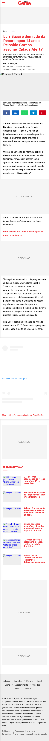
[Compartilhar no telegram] (33, 112)
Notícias (6, 681)
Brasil (39, 681)
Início (5, 31)
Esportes (18, 681)
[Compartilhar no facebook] (6, 112)
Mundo (29, 681)
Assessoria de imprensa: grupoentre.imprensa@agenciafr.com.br (31, 732)
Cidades (36, 685)
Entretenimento (21, 685)
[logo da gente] (24, 3)
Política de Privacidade (6, 732)
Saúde (28, 688)
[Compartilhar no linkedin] (15, 112)
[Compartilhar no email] (42, 112)
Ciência (17, 688)
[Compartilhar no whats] (24, 112)
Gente (12, 31)
